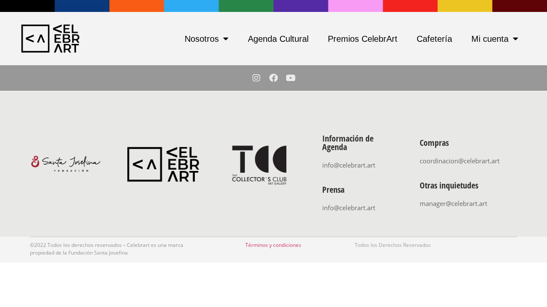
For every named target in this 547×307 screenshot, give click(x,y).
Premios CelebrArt (362, 38)
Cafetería (434, 38)
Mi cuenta (490, 38)
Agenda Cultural (278, 38)
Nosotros (202, 38)
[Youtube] (290, 78)
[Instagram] (256, 78)
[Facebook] (273, 78)
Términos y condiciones (273, 245)
